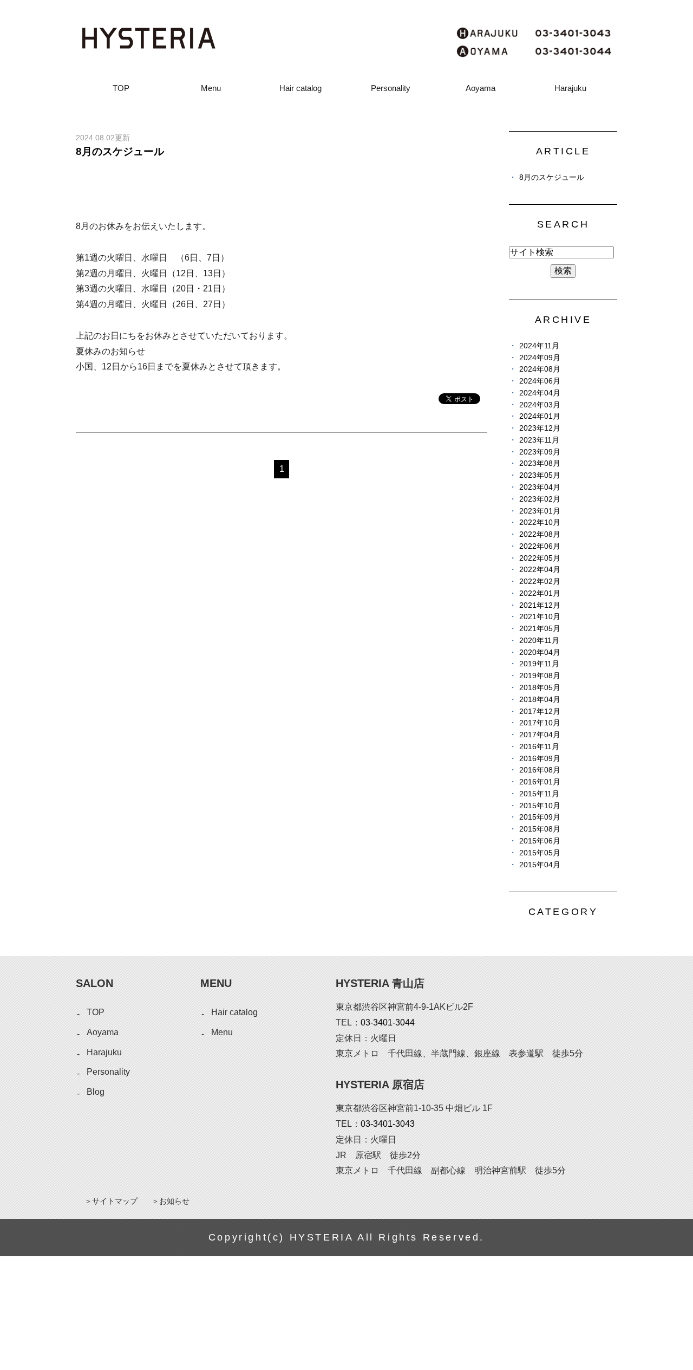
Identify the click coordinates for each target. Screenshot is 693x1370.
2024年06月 (539, 381)
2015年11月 (539, 794)
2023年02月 (539, 499)
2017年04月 (539, 735)
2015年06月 (539, 841)
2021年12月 (539, 605)
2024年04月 (539, 393)
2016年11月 (539, 747)
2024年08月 (539, 369)
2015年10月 (539, 806)
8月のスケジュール (120, 151)
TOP (121, 88)
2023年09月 (539, 452)
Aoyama (480, 88)
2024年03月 (539, 405)
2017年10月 (539, 723)
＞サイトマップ (111, 1201)
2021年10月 (539, 617)
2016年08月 (539, 770)
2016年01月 (539, 782)
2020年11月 (539, 641)
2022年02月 (539, 581)
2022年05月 (539, 558)
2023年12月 (539, 428)
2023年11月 (539, 440)
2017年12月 (539, 711)
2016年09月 (539, 759)
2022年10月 (539, 522)
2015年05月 (539, 853)
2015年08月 (539, 829)
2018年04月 (539, 700)
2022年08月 (539, 534)
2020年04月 (539, 652)
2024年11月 (539, 346)
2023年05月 (539, 475)
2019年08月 (539, 676)
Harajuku (570, 88)
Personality (390, 88)
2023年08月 (539, 463)
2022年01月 (539, 593)
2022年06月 (539, 546)
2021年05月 (539, 629)
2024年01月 (539, 416)
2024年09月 (539, 358)
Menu (211, 88)
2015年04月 (539, 865)
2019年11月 (539, 664)
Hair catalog (300, 88)
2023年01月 (539, 511)
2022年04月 (539, 570)
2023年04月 (539, 487)
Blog (95, 1091)
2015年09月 (539, 817)
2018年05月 (539, 688)
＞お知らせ (170, 1201)
